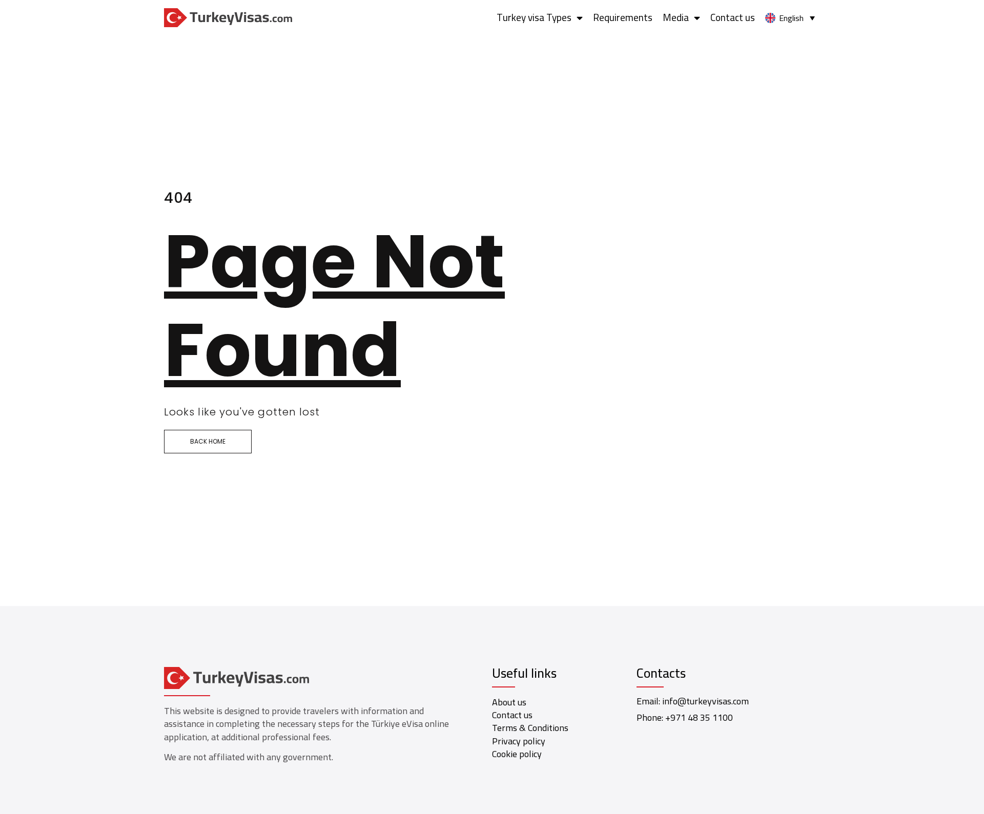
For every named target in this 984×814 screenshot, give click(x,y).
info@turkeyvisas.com (705, 701)
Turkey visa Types (534, 17)
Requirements (622, 17)
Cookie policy (517, 753)
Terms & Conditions (530, 727)
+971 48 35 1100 (699, 717)
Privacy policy (518, 741)
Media (676, 17)
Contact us (732, 17)
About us (509, 702)
